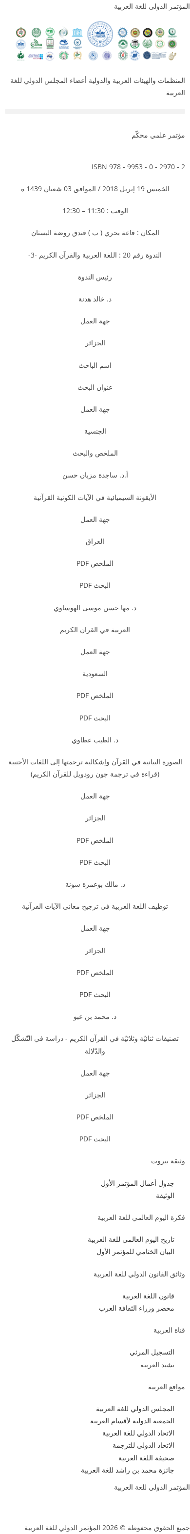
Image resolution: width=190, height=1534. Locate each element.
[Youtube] (125, 1506)
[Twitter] (151, 1506)
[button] (95, 111)
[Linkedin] (99, 1506)
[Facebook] (178, 1506)
